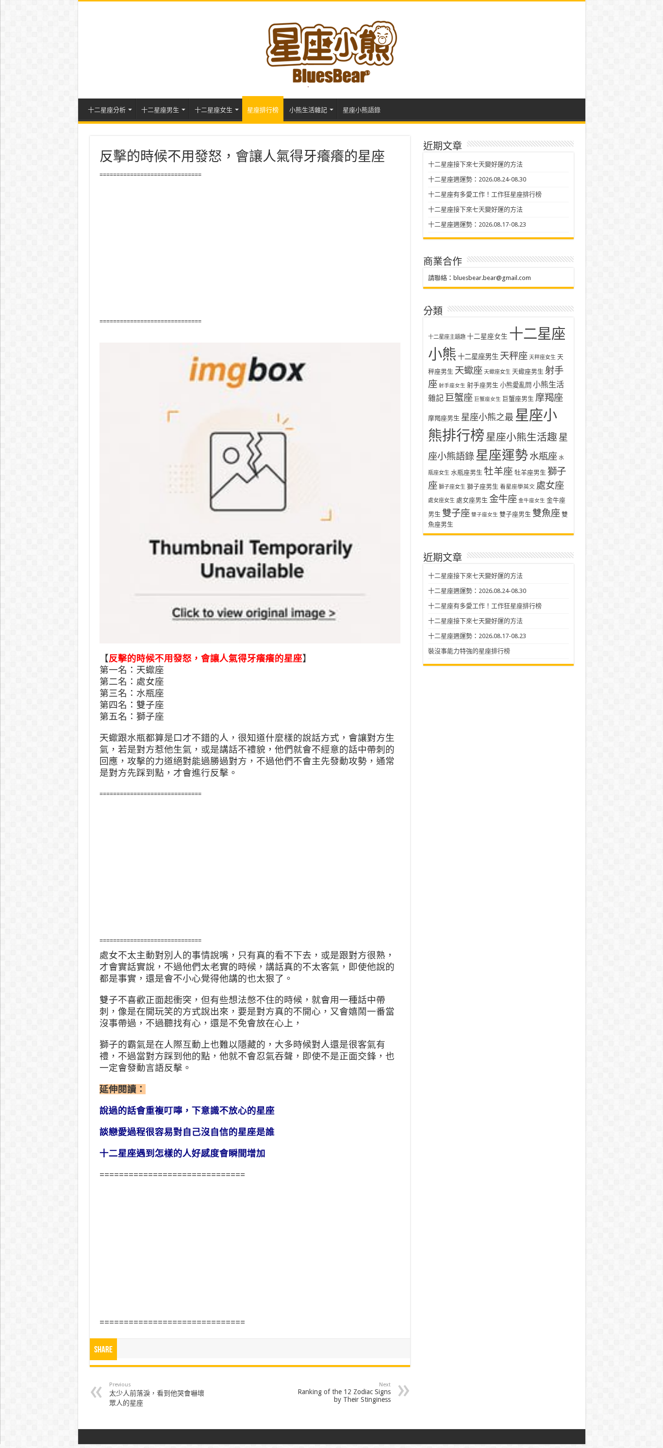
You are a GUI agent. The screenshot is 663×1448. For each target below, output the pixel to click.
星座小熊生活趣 (521, 437)
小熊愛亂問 (515, 385)
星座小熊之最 (487, 417)
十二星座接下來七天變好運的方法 (475, 164)
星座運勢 (502, 454)
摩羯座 (549, 397)
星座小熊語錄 (362, 110)
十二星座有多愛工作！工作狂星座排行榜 (485, 194)
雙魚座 (546, 513)
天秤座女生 (542, 357)
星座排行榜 (263, 110)
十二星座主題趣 (446, 336)
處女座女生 (441, 500)
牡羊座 (498, 471)
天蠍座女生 (497, 372)
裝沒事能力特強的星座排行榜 (469, 651)
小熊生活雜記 (308, 110)
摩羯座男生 (444, 418)
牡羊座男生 (530, 472)
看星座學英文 (517, 486)
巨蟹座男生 (518, 398)
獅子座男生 (482, 486)
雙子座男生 (515, 514)
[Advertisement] (249, 248)
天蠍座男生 (528, 371)
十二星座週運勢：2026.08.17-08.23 (477, 224)
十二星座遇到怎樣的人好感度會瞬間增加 (182, 1153)
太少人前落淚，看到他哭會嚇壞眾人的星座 (156, 1394)
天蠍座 (468, 370)
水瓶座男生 (466, 472)
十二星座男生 (160, 110)
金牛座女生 (531, 500)
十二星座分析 (107, 110)
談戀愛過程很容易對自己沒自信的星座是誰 (187, 1132)
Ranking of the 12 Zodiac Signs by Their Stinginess (344, 1392)
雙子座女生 (484, 514)
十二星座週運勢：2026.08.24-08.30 (477, 179)
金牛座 (503, 499)
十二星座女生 (213, 110)
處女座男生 (472, 500)
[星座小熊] (331, 48)
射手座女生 (452, 385)
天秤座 (514, 356)
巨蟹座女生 (487, 399)
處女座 (550, 485)
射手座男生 (482, 385)
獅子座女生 (452, 487)
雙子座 (456, 513)
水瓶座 (543, 456)
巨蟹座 (459, 397)
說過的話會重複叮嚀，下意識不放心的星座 (187, 1110)
